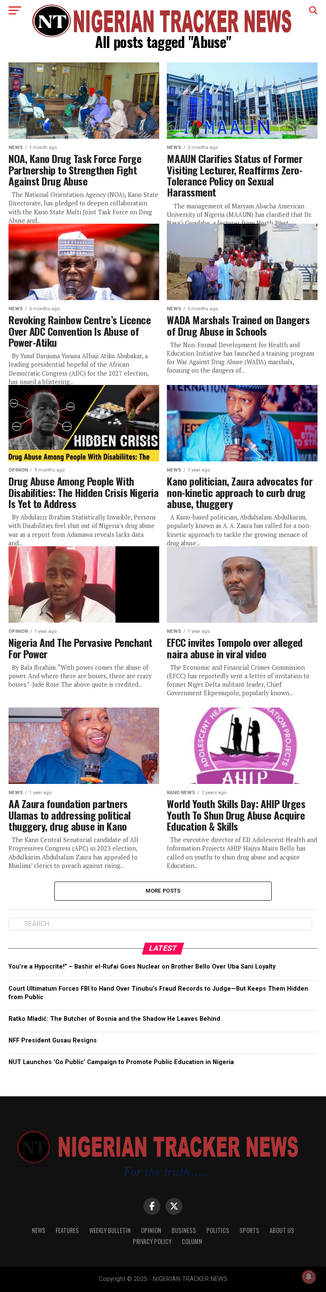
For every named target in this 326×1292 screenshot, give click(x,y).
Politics (217, 1230)
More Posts (163, 891)
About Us (282, 1230)
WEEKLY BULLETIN (110, 1230)
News (38, 1230)
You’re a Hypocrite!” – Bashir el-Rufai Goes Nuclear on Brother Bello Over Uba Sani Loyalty (141, 966)
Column (192, 1241)
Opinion (151, 1230)
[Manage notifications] (308, 1277)
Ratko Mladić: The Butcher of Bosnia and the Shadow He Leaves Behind (114, 1018)
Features (67, 1230)
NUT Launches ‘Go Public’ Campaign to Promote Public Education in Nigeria (121, 1062)
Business (183, 1230)
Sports (249, 1230)
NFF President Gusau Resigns (52, 1040)
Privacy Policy (152, 1241)
